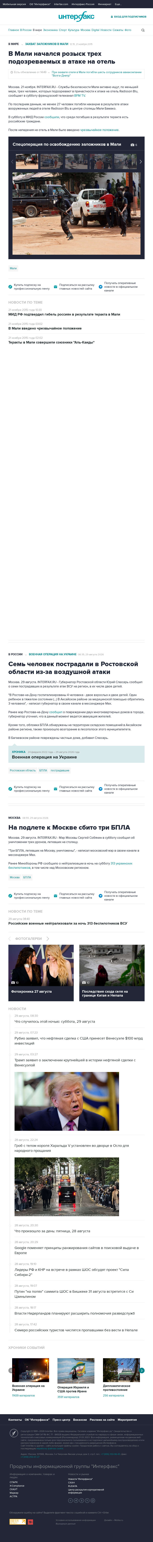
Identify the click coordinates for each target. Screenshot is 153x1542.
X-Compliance (17, 1485)
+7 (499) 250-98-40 (110, 1454)
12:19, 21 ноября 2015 (81, 44)
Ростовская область (23, 485)
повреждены (87, 452)
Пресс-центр (61, 1420)
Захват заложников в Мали (46, 44)
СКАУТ (13, 1489)
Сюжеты (118, 30)
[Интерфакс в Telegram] (76, 1500)
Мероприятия (127, 1420)
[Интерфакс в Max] (92, 1500)
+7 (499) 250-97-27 (30, 1457)
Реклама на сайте (102, 1420)
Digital (95, 30)
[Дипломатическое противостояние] (121, 1381)
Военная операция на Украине (52, 365)
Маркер (14, 1492)
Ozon (42, 485)
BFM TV (79, 96)
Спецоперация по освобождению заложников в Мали (67, 144)
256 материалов (113, 1395)
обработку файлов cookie (49, 1448)
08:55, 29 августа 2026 (35, 818)
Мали (13, 268)
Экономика (50, 30)
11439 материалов (23, 1395)
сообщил (82, 448)
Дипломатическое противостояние (116, 1388)
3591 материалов (68, 1397)
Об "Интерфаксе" (40, 4)
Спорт (63, 30)
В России (26, 30)
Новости (106, 30)
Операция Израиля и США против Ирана (73, 1389)
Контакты (15, 1420)
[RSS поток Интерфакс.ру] (87, 1500)
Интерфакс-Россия (83, 4)
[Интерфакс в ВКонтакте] (81, 1500)
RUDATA (72, 1486)
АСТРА (13, 1496)
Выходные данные (66, 1523)
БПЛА (53, 485)
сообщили (51, 117)
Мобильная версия (14, 4)
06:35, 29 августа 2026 (91, 654)
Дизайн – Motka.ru (113, 1520)
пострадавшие (60, 770)
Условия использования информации (76, 1520)
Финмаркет (104, 4)
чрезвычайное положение (99, 130)
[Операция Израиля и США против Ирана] (75, 1382)
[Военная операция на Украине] (30, 1381)
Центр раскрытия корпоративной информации (86, 1491)
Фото (128, 30)
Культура (73, 30)
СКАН (71, 1482)
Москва (85, 30)
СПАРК (14, 1482)
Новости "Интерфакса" (80, 1479)
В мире (37, 30)
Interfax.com (61, 4)
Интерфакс (76, 16)
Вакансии (80, 1420)
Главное (13, 30)
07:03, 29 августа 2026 (91, 365)
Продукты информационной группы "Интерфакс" (64, 1466)
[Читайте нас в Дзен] (70, 1500)
